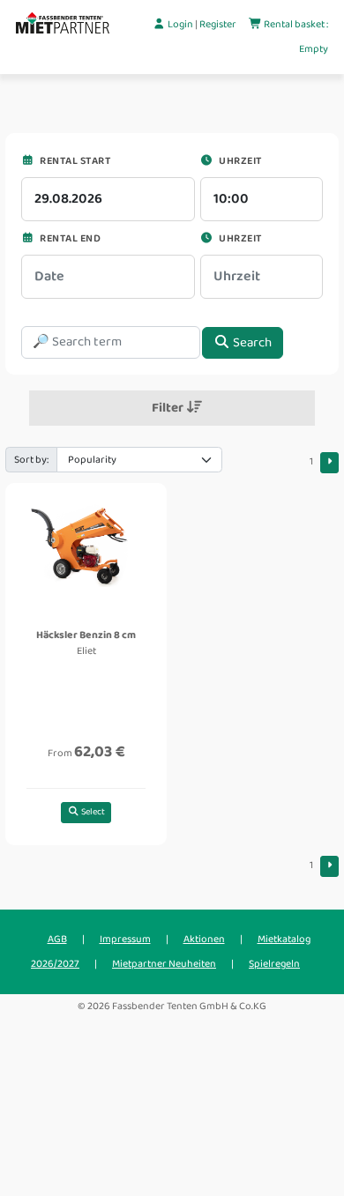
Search (251, 342)
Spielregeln (274, 964)
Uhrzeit (239, 161)
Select (92, 812)
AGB (57, 939)
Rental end (69, 238)
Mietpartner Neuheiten (164, 964)
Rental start (74, 161)
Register (218, 24)
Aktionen (204, 939)
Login (180, 24)
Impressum (125, 939)
